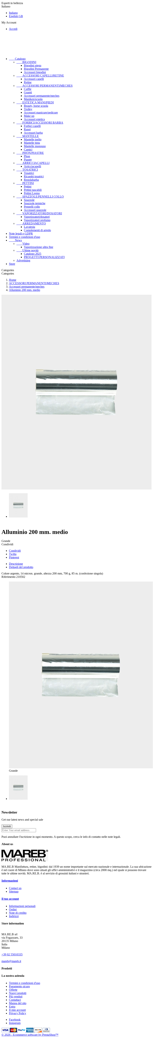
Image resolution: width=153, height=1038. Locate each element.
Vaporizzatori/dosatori (37, 216)
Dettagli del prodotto (21, 567)
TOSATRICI (27, 169)
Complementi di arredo (37, 230)
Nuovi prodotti (17, 993)
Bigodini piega (32, 65)
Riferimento (8, 576)
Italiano (13, 12)
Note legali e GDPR (21, 233)
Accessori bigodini (35, 72)
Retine (28, 82)
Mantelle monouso (35, 146)
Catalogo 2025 (32, 253)
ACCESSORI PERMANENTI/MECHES (44, 85)
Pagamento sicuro (19, 986)
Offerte (13, 989)
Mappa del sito (17, 1003)
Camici (28, 149)
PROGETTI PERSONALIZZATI (44, 257)
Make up (29, 115)
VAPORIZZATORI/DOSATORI (39, 213)
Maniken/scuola (33, 99)
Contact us (15, 888)
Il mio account (17, 1009)
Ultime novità (27, 250)
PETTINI (25, 183)
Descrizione (16, 563)
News (15, 240)
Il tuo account (10, 898)
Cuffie (27, 89)
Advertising (23, 260)
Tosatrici (29, 173)
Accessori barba (33, 132)
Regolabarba (31, 179)
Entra (12, 1006)
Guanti (28, 92)
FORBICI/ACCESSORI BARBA (39, 122)
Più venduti (15, 996)
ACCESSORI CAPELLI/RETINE (40, 75)
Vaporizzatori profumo (37, 220)
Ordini (13, 909)
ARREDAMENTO (31, 223)
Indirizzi (14, 916)
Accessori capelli (34, 78)
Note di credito (17, 912)
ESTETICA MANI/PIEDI (35, 102)
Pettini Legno (32, 193)
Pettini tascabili (33, 189)
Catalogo (17, 58)
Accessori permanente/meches (41, 95)
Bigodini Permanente (36, 68)
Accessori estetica (34, 119)
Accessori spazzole (35, 210)
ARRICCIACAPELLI (32, 163)
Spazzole (29, 200)
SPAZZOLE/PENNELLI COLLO (40, 196)
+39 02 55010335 (12, 954)
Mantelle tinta (32, 142)
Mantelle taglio (32, 139)
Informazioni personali (22, 906)
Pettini (27, 186)
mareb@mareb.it (11, 961)
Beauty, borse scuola (36, 105)
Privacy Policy (17, 1013)
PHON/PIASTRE (30, 152)
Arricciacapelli (32, 166)
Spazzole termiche (34, 203)
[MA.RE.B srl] (24, 860)
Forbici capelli (32, 126)
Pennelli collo (32, 206)
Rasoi (27, 129)
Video (22, 243)
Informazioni (9, 880)
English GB (16, 16)
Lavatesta (29, 226)
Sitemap (13, 891)
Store (12, 263)
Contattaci (15, 999)
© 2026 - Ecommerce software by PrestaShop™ (29, 1034)
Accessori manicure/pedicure (41, 112)
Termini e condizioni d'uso (24, 236)
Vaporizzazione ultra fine (38, 247)
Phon (27, 156)
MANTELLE (27, 136)
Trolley (28, 109)
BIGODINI (26, 62)
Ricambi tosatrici (34, 176)
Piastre (28, 159)
